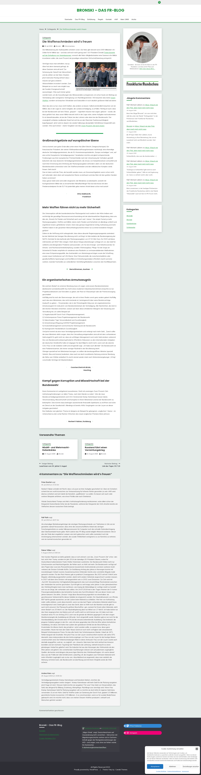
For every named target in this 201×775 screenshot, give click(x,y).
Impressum (185, 771)
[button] (197, 749)
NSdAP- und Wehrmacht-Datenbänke (56, 449)
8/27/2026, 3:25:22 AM (109, 728)
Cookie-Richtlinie (161, 771)
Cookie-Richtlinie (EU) (47, 738)
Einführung (91, 19)
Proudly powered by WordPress (86, 770)
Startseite (68, 19)
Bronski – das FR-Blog (100, 10)
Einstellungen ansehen (190, 766)
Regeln (100, 19)
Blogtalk (130, 216)
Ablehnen (172, 766)
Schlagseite (46, 38)
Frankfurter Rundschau (91, 728)
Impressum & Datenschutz (49, 734)
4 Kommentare (69, 46)
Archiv (133, 19)
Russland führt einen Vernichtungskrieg (96, 449)
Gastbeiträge (131, 223)
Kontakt (109, 19)
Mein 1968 (124, 19)
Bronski (58, 46)
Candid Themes (121, 770)
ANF (116, 19)
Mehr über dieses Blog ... (147, 69)
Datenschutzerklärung (174, 771)
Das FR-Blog (80, 19)
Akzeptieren (155, 766)
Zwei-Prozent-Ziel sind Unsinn (92, 126)
